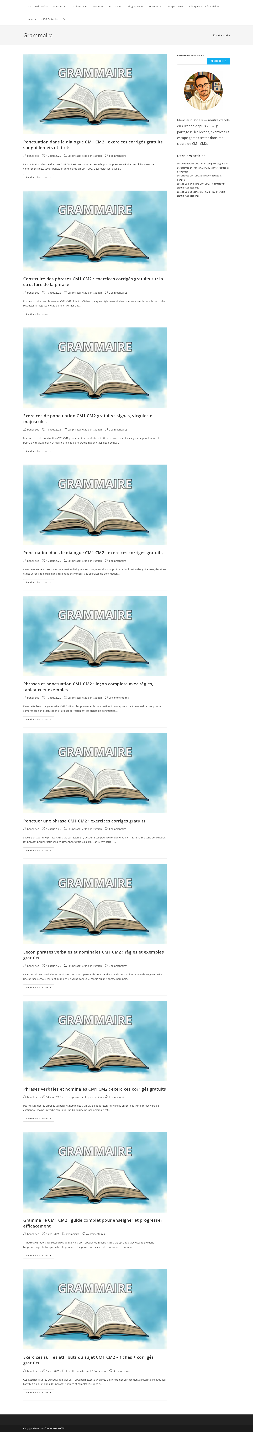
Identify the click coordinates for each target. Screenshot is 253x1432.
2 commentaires (118, 292)
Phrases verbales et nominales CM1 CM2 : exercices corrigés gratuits (94, 1089)
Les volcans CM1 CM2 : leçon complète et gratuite (202, 163)
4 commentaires (95, 1234)
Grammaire (224, 35)
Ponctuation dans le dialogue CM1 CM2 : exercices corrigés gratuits (93, 552)
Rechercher (218, 61)
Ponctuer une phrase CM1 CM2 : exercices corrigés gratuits (84, 821)
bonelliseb (33, 155)
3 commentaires (118, 965)
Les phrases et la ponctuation (85, 155)
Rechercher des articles (190, 55)
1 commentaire (117, 155)
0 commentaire (122, 1371)
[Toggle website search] (64, 19)
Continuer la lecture (40, 176)
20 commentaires (119, 697)
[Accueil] (214, 35)
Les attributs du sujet (78, 1371)
